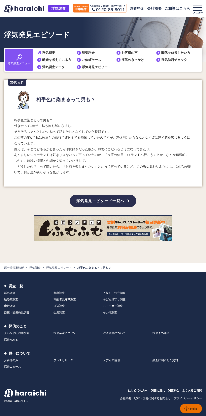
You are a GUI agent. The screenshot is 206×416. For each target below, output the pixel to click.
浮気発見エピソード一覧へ (100, 201)
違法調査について (114, 333)
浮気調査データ (53, 67)
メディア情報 (111, 360)
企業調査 (59, 312)
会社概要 (154, 8)
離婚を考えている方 (56, 59)
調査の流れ (158, 390)
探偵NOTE (11, 339)
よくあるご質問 (192, 390)
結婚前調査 (11, 299)
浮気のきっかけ (133, 59)
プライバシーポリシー (188, 398)
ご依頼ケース (91, 59)
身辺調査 (59, 305)
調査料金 (137, 8)
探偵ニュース (12, 366)
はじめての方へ (138, 390)
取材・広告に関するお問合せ (152, 398)
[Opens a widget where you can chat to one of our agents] (191, 409)
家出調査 (59, 293)
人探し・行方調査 (114, 293)
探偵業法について (65, 333)
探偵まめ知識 (160, 333)
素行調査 (9, 305)
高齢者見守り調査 (65, 299)
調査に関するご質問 (165, 360)
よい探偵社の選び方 (16, 333)
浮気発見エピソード (96, 67)
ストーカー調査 (113, 305)
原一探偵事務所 (14, 267)
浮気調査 (58, 8)
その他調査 (110, 312)
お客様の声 (130, 52)
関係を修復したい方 (175, 52)
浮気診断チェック (174, 59)
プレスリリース (63, 360)
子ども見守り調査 (114, 299)
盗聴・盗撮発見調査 (16, 312)
